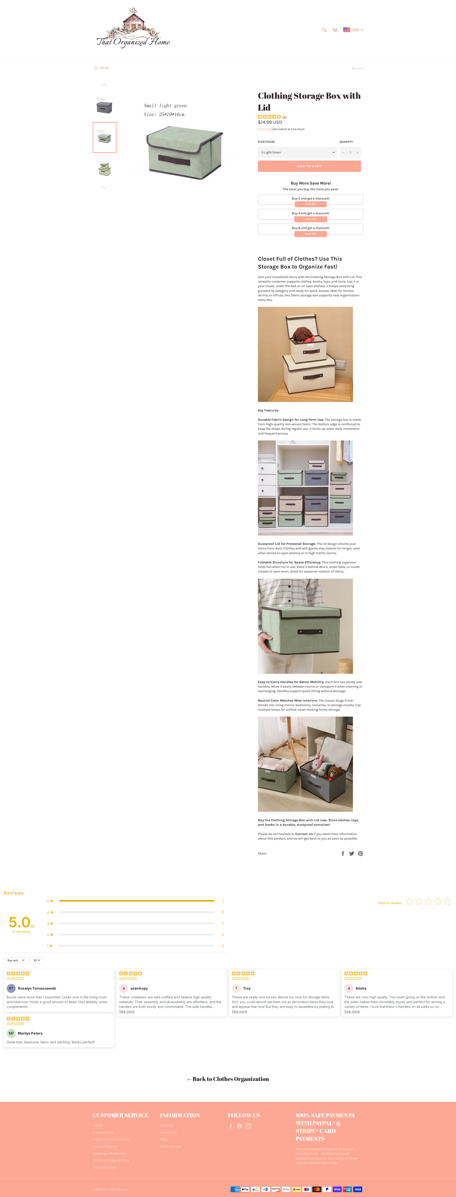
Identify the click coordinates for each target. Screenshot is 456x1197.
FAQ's (164, 1140)
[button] (135, 900)
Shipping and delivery (109, 1153)
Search (98, 1126)
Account (357, 68)
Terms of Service (105, 1146)
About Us (167, 1126)
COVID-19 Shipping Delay (111, 1160)
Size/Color (266, 141)
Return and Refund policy (111, 1140)
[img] (269, 117)
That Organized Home (115, 1189)
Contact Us (168, 1132)
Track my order (171, 1146)
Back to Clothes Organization (230, 1079)
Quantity (346, 141)
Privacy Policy (103, 1132)
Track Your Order (105, 1167)
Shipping (264, 129)
